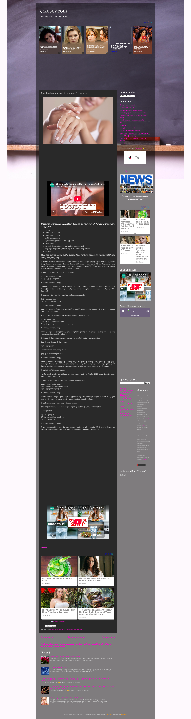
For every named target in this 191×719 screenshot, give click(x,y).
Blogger (124, 714)
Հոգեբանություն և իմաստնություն (131, 110)
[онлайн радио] (135, 316)
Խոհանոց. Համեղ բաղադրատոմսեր (133, 113)
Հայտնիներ (124, 125)
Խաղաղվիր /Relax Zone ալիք (126, 410)
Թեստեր (123, 143)
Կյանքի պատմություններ (129, 128)
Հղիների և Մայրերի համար (130, 130)
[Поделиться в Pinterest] (55, 626)
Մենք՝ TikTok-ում (126, 404)
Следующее (47, 637)
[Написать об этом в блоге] (48, 626)
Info (121, 122)
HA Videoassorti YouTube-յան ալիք (126, 414)
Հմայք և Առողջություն (57, 629)
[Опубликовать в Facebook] (53, 626)
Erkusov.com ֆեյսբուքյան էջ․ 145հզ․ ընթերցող (126, 396)
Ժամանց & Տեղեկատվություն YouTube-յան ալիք (126, 390)
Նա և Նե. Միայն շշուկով (128, 136)
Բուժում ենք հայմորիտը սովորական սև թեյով (66, 698)
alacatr (109, 714)
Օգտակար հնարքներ (74, 629)
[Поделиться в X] (51, 626)
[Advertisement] (95, 71)
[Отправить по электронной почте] (46, 626)
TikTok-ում (138, 148)
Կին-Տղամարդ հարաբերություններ (132, 120)
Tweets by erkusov (126, 171)
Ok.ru (122, 406)
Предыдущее (108, 637)
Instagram (123, 401)
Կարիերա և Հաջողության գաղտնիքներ (134, 133)
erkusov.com (53, 10)
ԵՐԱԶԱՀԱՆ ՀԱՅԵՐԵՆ (58, 667)
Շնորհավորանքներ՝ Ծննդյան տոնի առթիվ (65, 656)
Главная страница (77, 637)
